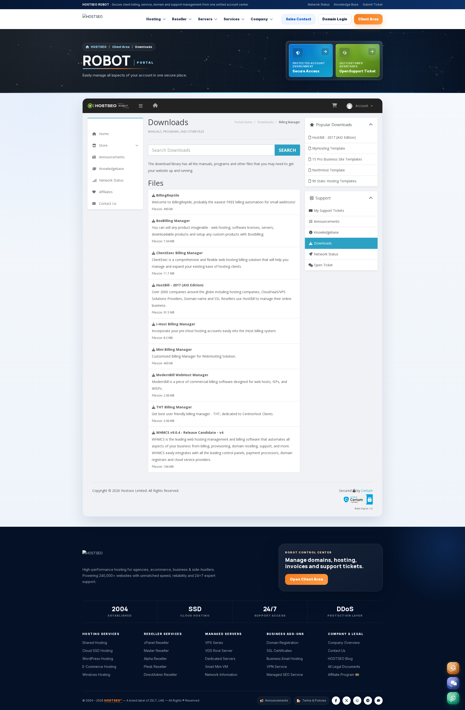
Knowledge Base (346, 4)
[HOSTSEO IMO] (378, 700)
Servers (205, 19)
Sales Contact (298, 19)
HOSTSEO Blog (340, 659)
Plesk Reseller (155, 666)
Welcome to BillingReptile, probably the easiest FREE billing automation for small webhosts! (223, 202)
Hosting (153, 19)
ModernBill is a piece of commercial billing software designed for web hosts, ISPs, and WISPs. (219, 385)
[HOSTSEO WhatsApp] (357, 700)
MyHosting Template (328, 148)
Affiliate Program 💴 (343, 674)
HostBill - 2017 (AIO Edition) (333, 137)
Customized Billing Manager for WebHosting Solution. (194, 356)
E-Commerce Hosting (99, 666)
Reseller (179, 19)
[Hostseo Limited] (155, 106)
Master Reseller (156, 651)
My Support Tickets (328, 210)
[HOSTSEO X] (346, 700)
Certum (367, 490)
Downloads (265, 122)
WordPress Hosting (97, 659)
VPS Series (214, 643)
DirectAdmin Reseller (160, 674)
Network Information (221, 674)
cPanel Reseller (156, 643)
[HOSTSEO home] (92, 19)
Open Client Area (306, 579)
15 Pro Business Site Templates (336, 159)
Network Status (319, 4)
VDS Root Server (218, 651)
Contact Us (336, 651)
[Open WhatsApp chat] (453, 698)
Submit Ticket (373, 4)
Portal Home (243, 122)
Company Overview (344, 643)
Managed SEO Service (285, 674)
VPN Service (277, 666)
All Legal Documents (344, 666)
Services (232, 19)
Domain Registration (282, 643)
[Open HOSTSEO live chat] (453, 683)
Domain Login (334, 19)
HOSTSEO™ (113, 700)
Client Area (368, 19)
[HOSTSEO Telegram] (368, 700)
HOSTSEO (99, 47)
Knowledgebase (326, 232)
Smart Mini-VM (216, 666)
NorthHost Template (328, 170)
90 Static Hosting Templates (333, 181)
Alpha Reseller (155, 659)
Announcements (326, 221)
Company (259, 19)
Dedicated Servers (220, 659)
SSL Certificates (279, 651)
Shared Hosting (94, 643)
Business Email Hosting (285, 659)
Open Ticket (323, 265)
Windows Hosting (96, 674)
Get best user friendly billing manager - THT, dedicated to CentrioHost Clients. (212, 414)
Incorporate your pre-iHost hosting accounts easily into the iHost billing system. (214, 331)
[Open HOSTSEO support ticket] (453, 668)
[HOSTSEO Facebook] (336, 700)
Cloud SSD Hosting (97, 651)
